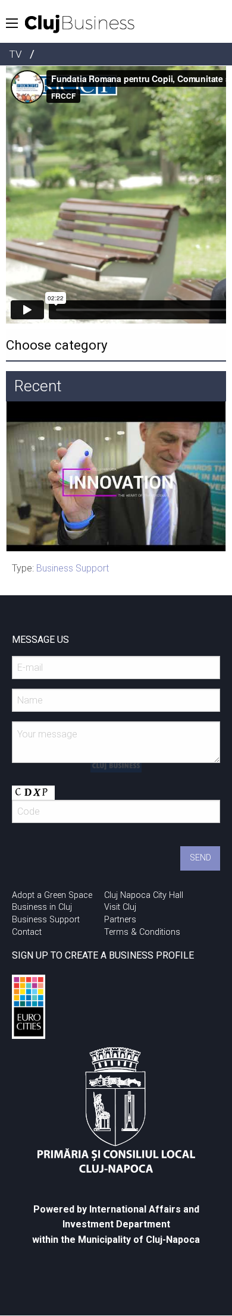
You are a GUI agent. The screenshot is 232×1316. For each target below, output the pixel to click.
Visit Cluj (120, 907)
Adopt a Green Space (52, 895)
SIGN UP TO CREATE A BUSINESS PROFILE (103, 955)
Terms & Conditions (142, 932)
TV (15, 54)
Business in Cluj (42, 907)
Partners (120, 920)
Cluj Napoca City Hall (143, 895)
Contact (27, 932)
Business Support (72, 568)
